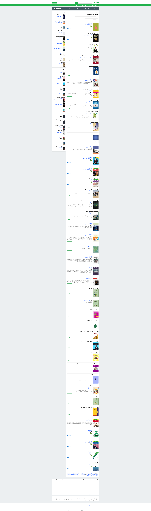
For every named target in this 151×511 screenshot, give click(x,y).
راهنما (56, 0)
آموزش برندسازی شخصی (74, 59)
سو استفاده (75, 315)
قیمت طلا (69, 411)
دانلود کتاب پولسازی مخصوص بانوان (93, 178)
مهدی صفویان (90, 112)
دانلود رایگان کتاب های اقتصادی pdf (73, 259)
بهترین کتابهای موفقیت (77, 116)
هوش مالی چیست (82, 94)
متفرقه (69, 491)
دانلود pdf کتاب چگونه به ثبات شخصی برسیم (76, 270)
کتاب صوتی (77, 5)
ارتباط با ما (97, 505)
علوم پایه (90, 493)
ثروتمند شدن (83, 368)
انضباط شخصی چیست (87, 70)
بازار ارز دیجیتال (73, 282)
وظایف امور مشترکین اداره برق (80, 237)
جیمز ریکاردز (90, 256)
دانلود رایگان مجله (87, 282)
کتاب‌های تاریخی (60, 38)
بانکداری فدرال (90, 261)
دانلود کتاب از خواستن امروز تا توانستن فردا (92, 111)
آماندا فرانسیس (90, 34)
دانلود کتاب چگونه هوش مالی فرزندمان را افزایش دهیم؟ (90, 89)
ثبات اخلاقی (81, 272)
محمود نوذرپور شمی (89, 146)
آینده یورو (89, 260)
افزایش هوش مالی (88, 248)
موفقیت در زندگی (73, 423)
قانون (71, 206)
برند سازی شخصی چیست (89, 60)
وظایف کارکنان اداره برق (74, 238)
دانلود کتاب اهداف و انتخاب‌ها (94, 167)
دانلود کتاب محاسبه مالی (95, 122)
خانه (97, 5)
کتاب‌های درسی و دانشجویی (87, 80)
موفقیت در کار (71, 368)
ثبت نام (58, 0)
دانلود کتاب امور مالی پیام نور (76, 83)
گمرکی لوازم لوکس (88, 215)
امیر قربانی (60, 63)
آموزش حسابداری (83, 149)
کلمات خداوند (79, 226)
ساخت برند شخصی (88, 59)
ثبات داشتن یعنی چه (77, 271)
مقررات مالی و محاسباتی (71, 138)
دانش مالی (81, 368)
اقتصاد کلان (74, 411)
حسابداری (91, 139)
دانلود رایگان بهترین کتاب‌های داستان (58, 53)
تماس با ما (53, 0)
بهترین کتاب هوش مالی (75, 115)
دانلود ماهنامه (85, 280)
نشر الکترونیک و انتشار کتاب (95, 0)
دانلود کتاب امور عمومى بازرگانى (94, 385)
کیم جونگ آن (60, 131)
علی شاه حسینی (90, 157)
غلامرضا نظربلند (90, 452)
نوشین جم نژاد (60, 98)
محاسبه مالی (88, 125)
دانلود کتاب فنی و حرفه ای (73, 390)
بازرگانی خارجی (84, 391)
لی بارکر (91, 463)
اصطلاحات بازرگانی (88, 391)
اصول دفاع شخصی (80, 193)
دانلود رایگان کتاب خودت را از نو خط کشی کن (79, 71)
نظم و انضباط (79, 73)
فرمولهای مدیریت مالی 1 (78, 82)
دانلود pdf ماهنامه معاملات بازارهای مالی (75, 280)
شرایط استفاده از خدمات (96, 508)
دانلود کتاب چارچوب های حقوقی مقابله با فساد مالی (91, 288)
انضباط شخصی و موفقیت (71, 70)
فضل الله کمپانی (60, 47)
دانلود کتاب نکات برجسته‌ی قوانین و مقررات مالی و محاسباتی (90, 200)
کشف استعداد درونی (76, 380)
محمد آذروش (60, 115)
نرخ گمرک (87, 216)
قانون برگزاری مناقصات (69, 205)
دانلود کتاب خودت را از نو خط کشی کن (93, 66)
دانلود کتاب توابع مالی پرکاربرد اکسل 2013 (93, 320)
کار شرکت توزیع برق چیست (79, 239)
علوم (92, 5)
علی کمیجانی (90, 101)
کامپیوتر (90, 5)
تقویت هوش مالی (77, 94)
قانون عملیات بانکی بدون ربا (84, 206)
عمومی (83, 5)
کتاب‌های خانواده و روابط (59, 43)
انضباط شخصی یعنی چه (82, 70)
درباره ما (98, 506)
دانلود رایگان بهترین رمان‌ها (59, 78)
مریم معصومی (90, 90)
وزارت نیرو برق (88, 238)
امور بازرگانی (83, 390)
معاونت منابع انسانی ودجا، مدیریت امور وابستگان (86, 16)
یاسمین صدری (90, 430)
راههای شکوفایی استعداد (74, 379)
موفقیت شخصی (89, 24)
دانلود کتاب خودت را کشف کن (94, 374)
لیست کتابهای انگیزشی (87, 117)
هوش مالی (89, 93)
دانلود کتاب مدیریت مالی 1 (95, 78)
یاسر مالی (95, 19)
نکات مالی (84, 139)
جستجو (77, 2)
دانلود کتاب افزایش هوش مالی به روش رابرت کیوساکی (91, 244)
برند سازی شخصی (79, 59)
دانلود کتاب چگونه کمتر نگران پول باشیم (93, 22)
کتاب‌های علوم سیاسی (88, 289)
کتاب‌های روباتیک (57, 22)
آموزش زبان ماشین (88, 302)
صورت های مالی (79, 149)
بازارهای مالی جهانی (88, 368)
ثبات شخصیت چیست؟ (86, 272)
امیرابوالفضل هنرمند (60, 147)
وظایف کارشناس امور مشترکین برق (86, 239)
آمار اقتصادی (86, 412)
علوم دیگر (90, 494)
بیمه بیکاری (73, 206)
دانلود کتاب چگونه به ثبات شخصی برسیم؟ (92, 266)
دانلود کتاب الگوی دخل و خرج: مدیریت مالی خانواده (91, 451)
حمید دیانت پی (90, 201)
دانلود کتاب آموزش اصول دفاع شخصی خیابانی (92, 189)
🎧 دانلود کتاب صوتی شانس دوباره (93, 44)
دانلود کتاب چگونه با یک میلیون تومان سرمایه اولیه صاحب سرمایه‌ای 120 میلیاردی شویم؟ (86, 363)
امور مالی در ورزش (90, 475)
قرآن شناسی (88, 226)
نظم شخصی (76, 72)
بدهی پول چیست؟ (83, 261)
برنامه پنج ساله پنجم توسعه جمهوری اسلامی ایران (85, 205)
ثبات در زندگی (88, 270)
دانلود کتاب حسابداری (87, 149)
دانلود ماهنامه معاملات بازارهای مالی (93, 277)
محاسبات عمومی (85, 138)
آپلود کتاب (54, 2)
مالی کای (94, 16)
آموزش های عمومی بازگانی (79, 390)
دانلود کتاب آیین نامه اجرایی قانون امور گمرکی (92, 211)
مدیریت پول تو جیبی (84, 95)
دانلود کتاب (69, 63)
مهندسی (86, 5)
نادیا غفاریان (90, 234)
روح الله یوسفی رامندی (59, 58)
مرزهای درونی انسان (89, 315)
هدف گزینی (89, 423)
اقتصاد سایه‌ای (76, 260)
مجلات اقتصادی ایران (75, 281)
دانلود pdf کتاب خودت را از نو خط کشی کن (83, 72)
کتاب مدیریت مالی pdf (82, 83)
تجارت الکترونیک (77, 391)
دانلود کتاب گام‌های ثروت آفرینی (94, 156)
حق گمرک (75, 216)
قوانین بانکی (68, 206)
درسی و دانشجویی (89, 491)
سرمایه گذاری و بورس (88, 464)
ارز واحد (79, 260)
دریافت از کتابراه (69, 28)
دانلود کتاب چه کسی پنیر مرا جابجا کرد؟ (93, 396)
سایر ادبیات (97, 492)
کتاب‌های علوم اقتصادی (88, 57)
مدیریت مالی (82, 82)
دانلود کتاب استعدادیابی (87, 379)
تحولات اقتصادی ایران (82, 411)
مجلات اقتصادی (80, 281)
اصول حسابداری (75, 138)
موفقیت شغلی (85, 35)
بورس (68, 390)
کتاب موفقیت (81, 116)
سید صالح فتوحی (90, 376)
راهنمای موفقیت (81, 423)
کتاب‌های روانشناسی (60, 109)
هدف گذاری (75, 422)
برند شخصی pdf (83, 59)
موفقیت (89, 422)
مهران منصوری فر (90, 56)
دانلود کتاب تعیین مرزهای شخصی (94, 309)
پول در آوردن (74, 368)
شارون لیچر (90, 441)
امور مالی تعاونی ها (83, 474)
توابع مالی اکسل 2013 (85, 326)
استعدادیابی (79, 379)
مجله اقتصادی (83, 281)
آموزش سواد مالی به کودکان (77, 93)
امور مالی (86, 24)
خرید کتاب (91, 507)
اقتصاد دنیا (88, 280)
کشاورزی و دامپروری (89, 492)
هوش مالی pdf (73, 94)
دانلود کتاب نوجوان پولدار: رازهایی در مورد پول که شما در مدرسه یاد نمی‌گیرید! (87, 440)
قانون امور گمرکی (90, 216)
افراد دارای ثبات (73, 271)
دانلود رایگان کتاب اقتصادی (81, 259)
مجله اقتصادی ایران (70, 281)
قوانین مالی (88, 138)
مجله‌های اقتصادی (88, 278)
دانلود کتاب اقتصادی (87, 390)
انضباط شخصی (76, 73)
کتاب (92, 499)
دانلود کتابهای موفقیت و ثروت (76, 117)
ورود (60, 0)
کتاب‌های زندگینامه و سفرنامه (59, 48)
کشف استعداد (82, 379)
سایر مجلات (62, 491)
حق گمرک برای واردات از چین (70, 216)
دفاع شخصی (88, 193)
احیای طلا (86, 260)
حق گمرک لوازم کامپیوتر (89, 217)
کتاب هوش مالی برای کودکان (84, 93)
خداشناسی (85, 226)
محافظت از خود (75, 193)
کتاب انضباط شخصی (86, 71)
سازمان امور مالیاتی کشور (92, 474)
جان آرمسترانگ (90, 23)
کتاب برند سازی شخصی (83, 60)
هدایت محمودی (90, 419)
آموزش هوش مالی (70, 115)
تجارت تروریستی (79, 261)
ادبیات (95, 5)
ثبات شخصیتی (81, 271)
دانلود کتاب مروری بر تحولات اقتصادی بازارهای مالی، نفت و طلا (90, 407)
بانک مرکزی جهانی (73, 260)
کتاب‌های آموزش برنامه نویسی (59, 21)
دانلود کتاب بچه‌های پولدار (95, 352)
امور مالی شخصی (92, 473)
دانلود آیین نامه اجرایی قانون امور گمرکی (77, 215)
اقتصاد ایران (78, 411)
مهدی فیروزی (60, 32)
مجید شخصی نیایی (77, 16)
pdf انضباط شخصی (77, 70)
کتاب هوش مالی (85, 115)
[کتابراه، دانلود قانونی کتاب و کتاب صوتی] (91, 27)
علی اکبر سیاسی (60, 37)
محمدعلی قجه (60, 142)
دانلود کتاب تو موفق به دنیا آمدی (94, 417)
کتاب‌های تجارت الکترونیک (81, 57)
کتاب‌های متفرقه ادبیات (59, 127)
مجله (80, 5)
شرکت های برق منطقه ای (80, 238)
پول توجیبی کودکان (71, 93)
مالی (85, 139)
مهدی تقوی (90, 79)
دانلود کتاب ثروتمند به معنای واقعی (93, 33)
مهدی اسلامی (90, 190)
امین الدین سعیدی (60, 15)
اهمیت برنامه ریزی (85, 423)
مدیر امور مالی (86, 82)
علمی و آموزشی (86, 442)
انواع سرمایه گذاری (83, 370)
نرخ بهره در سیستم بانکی (78, 206)
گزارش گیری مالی (75, 149)
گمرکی (79, 216)
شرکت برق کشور (84, 238)
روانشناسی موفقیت (71, 422)
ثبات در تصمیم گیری (84, 270)
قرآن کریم (83, 226)
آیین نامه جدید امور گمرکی (70, 215)
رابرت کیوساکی (90, 45)
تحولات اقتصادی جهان (87, 411)
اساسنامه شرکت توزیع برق (87, 237)
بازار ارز (76, 282)
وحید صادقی (90, 67)
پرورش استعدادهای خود (89, 380)
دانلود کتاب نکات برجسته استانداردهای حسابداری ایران (91, 133)
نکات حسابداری (88, 139)
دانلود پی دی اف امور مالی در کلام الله (88, 227)
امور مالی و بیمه (85, 158)
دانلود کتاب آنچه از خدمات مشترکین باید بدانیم (92, 233)
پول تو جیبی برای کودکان (87, 94)
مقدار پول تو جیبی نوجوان (89, 95)
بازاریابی (91, 391)
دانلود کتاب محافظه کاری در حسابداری (93, 145)
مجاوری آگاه (90, 212)
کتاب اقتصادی (85, 125)
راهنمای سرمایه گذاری (88, 370)
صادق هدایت (60, 26)
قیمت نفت (91, 412)
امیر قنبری (90, 179)
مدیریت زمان (78, 422)
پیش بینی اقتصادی (79, 282)
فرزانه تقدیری (60, 93)
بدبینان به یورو (87, 261)
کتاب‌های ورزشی (60, 137)
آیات (77, 226)
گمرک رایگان (82, 216)
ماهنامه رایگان (82, 280)
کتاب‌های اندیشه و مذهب (59, 16)
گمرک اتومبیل (84, 215)
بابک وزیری (60, 42)
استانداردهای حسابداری (80, 138)
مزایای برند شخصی (69, 59)
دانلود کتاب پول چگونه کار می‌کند (94, 429)
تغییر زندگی (81, 422)
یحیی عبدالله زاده (90, 387)
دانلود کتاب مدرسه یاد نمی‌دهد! (94, 462)
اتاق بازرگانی (81, 391)
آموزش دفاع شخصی (84, 193)
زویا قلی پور (60, 103)
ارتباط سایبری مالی (83, 260)
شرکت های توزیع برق (74, 237)
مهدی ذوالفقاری (90, 408)
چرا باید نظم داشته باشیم (84, 73)
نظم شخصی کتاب (73, 72)
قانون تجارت (74, 205)
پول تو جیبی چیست (69, 94)
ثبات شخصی (85, 271)
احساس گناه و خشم (84, 315)
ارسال (84, 500)
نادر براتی (61, 72)
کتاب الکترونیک (91, 505)
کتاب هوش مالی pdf (80, 115)
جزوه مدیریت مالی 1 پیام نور (72, 82)
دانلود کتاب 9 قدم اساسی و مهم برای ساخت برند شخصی (90, 55)
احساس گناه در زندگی (79, 315)
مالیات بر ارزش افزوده (89, 206)
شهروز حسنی (90, 223)
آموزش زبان (97, 491)
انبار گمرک (77, 216)
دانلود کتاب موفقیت (85, 422)
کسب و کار (81, 35)
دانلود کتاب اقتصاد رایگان (87, 259)
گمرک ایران (85, 216)
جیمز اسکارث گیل (60, 77)
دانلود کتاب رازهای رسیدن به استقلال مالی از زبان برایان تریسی (89, 331)
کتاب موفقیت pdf (82, 117)
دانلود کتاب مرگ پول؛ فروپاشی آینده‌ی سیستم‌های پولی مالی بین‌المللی (88, 255)
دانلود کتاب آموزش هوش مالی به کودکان (93, 100)
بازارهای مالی (83, 282)
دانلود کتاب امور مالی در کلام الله (94, 222)
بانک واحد (69, 260)
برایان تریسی (90, 332)
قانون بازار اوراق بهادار (76, 204)
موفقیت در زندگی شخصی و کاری (83, 380)
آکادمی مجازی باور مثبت (89, 267)
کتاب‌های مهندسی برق (88, 235)
